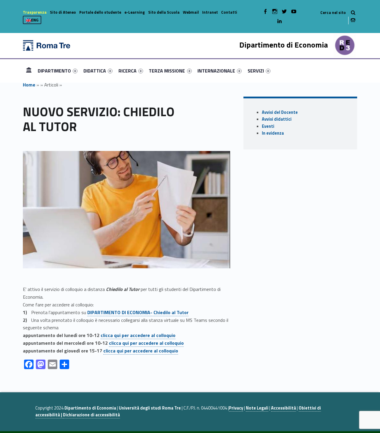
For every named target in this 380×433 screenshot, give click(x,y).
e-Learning (134, 12)
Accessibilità (283, 408)
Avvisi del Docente (280, 112)
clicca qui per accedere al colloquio (138, 335)
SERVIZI (256, 70)
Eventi (268, 126)
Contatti (229, 12)
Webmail (191, 12)
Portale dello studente (100, 12)
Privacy (236, 408)
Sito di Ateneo (63, 12)
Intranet (210, 12)
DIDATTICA (94, 70)
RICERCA (127, 70)
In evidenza (273, 133)
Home (29, 70)
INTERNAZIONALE (216, 70)
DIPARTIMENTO (54, 70)
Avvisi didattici (277, 119)
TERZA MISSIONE (167, 70)
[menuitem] (29, 71)
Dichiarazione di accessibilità (91, 415)
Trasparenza (35, 12)
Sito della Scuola (164, 12)
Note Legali (257, 408)
